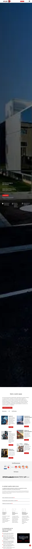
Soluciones (4, 411)
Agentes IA (11, 416)
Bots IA (10, 431)
